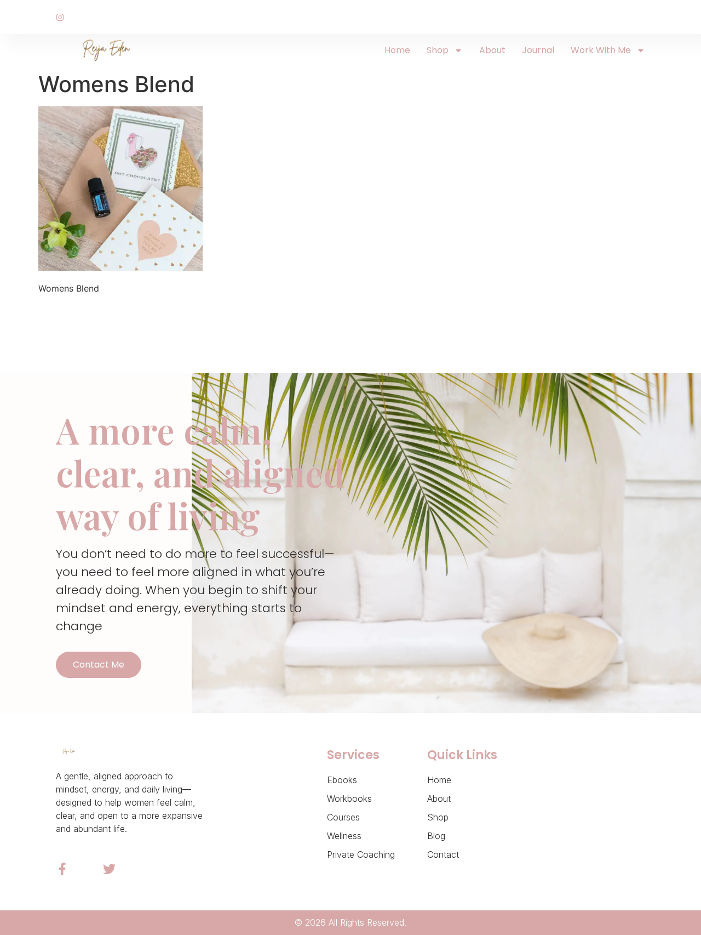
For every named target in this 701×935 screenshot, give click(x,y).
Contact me (98, 664)
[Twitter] (109, 869)
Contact (443, 854)
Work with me (601, 50)
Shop (438, 50)
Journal (538, 50)
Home (397, 50)
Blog (436, 835)
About (492, 50)
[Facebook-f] (62, 869)
